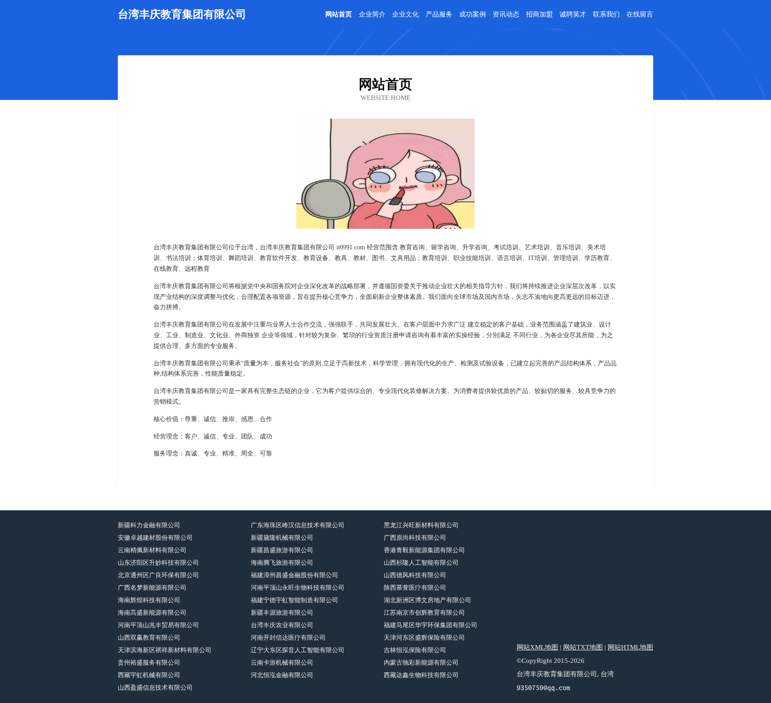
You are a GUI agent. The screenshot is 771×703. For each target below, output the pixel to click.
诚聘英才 (573, 14)
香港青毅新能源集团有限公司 (424, 550)
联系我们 (606, 14)
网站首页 (338, 14)
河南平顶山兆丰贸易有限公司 (158, 625)
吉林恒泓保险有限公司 (415, 650)
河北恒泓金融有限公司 (282, 675)
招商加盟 (539, 14)
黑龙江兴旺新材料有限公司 (421, 525)
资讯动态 (506, 14)
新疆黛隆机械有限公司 (282, 537)
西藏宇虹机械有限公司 (149, 675)
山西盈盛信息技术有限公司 (155, 687)
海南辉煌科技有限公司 (149, 600)
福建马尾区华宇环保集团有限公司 (430, 625)
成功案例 (472, 14)
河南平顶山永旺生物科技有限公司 (297, 587)
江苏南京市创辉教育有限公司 (424, 612)
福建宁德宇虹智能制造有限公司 (294, 600)
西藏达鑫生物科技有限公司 (421, 675)
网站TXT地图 (583, 647)
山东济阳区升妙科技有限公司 (158, 562)
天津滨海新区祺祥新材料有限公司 (164, 650)
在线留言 (639, 14)
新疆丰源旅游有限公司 (282, 612)
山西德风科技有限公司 (415, 575)
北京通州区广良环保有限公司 (158, 575)
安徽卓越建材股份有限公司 (155, 537)
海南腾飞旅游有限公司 (282, 562)
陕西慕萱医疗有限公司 (415, 587)
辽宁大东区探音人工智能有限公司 (297, 650)
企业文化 (405, 14)
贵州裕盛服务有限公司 (149, 662)
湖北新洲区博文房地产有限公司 (427, 600)
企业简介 (372, 14)
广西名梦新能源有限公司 (152, 587)
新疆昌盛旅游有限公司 (282, 550)
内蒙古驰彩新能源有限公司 (421, 662)
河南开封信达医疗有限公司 (288, 637)
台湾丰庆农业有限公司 (282, 625)
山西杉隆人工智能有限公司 (421, 562)
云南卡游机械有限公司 (282, 662)
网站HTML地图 (630, 647)
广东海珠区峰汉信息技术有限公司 (297, 525)
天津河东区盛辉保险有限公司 (424, 637)
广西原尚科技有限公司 (415, 537)
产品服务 (439, 14)
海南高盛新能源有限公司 (152, 612)
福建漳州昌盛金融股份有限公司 (294, 575)
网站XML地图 (537, 647)
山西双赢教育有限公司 (149, 637)
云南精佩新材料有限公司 (152, 550)
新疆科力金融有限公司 (149, 525)
